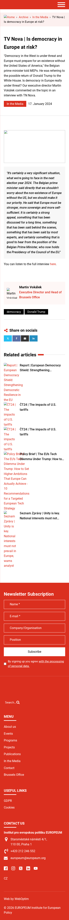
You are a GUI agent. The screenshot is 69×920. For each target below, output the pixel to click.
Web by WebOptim (16, 899)
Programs (10, 740)
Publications (12, 754)
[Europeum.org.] (9, 17)
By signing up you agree (36, 664)
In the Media (15, 104)
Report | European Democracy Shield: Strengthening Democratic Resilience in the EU (41, 368)
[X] (8, 338)
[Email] (25, 338)
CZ (6, 878)
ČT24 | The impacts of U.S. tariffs (38, 407)
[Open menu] (61, 4)
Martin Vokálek (30, 287)
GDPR (8, 801)
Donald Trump (36, 312)
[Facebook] (16, 338)
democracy (14, 312)
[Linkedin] (34, 338)
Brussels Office (14, 775)
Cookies (9, 807)
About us (10, 727)
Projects (9, 747)
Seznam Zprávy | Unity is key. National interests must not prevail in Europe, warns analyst (42, 516)
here (53, 264)
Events (8, 733)
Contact (9, 768)
